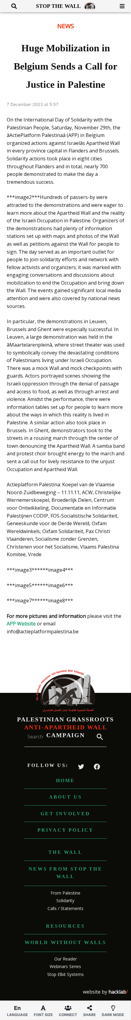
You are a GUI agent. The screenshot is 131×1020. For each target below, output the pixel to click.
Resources (65, 926)
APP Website (21, 623)
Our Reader (65, 959)
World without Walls (66, 942)
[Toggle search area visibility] (12, 6)
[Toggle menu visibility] (120, 6)
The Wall (65, 852)
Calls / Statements (65, 908)
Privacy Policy (65, 830)
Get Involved (65, 813)
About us (65, 796)
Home (65, 780)
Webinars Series (65, 966)
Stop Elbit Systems (65, 974)
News (65, 26)
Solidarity (65, 900)
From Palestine (65, 893)
